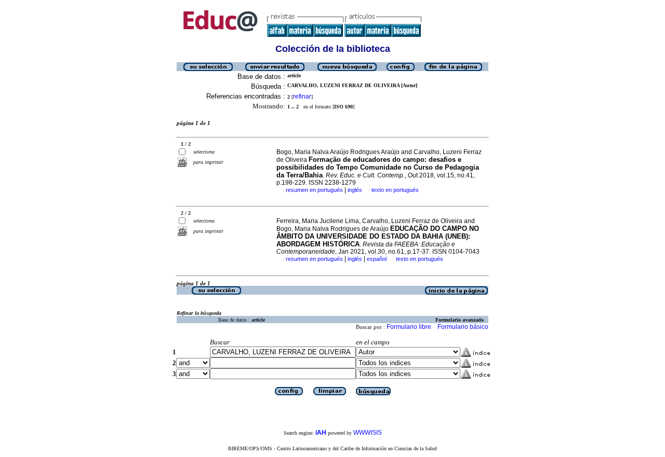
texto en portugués (395, 190)
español (377, 259)
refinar (302, 96)
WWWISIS (367, 432)
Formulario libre (409, 326)
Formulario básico (462, 326)
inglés (355, 190)
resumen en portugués (314, 190)
